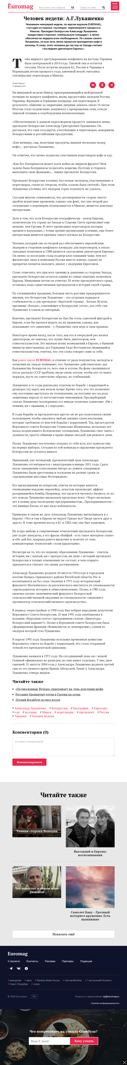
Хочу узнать (84, 1041)
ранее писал (34, 360)
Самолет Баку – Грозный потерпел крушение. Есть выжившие (90, 915)
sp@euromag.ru (111, 996)
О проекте (14, 961)
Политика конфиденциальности (105, 1003)
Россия (103, 712)
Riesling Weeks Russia (47, 980)
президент (85, 712)
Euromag (20, 6)
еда (16, 712)
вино (28, 980)
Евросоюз (99, 708)
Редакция (86, 961)
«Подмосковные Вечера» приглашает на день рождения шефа (59, 689)
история (30, 712)
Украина (19, 716)
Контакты (32, 961)
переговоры (64, 712)
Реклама (50, 961)
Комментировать (29, 762)
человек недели (42, 716)
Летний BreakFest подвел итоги (37, 700)
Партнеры (68, 961)
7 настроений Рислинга (98, 980)
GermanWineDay (72, 980)
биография (79, 708)
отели (35, 984)
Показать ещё (64, 934)
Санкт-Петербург (18, 984)
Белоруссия (58, 708)
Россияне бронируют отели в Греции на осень (48, 694)
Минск (45, 712)
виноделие (14, 980)
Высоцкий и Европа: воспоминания (90, 853)
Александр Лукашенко (29, 708)
